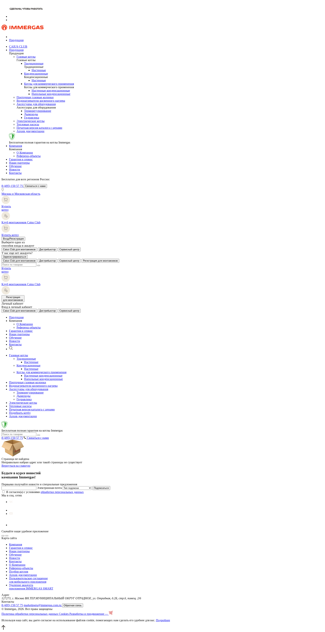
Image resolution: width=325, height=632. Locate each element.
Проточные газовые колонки (35, 97)
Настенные (39, 70)
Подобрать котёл (19, 412)
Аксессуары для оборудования (36, 104)
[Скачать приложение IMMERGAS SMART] (6, 535)
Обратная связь (73, 605)
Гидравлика (31, 117)
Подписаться (101, 488)
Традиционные (33, 63)
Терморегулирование (37, 110)
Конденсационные (36, 73)
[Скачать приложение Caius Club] (3, 535)
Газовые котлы (26, 56)
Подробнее (163, 620)
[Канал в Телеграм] (13, 510)
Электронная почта (49, 487)
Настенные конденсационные (51, 90)
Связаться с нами (35, 186)
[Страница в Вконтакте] (11, 501)
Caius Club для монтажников (19, 249)
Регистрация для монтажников (100, 260)
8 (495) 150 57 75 (13, 185)
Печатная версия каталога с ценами (39, 127)
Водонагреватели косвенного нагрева (41, 100)
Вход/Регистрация (13, 238)
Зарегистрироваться (14, 256)
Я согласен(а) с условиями (45, 492)
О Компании (25, 152)
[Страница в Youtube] (11, 513)
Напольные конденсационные (51, 94)
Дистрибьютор (47, 249)
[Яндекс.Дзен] (14, 525)
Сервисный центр (69, 249)
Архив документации (30, 131)
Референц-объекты (29, 156)
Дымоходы (31, 114)
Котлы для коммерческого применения (49, 83)
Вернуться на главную (16, 465)
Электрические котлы (31, 121)
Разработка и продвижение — (89, 613)
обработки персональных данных (62, 492)
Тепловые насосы (28, 124)
